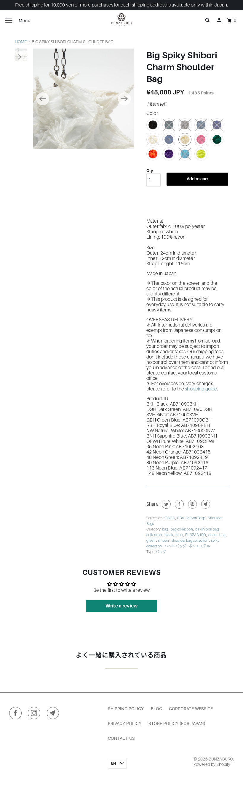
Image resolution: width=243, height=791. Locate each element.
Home (21, 41)
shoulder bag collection (190, 540)
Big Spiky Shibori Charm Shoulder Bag (182, 67)
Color (152, 113)
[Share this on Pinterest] (192, 504)
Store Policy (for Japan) (176, 723)
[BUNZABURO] (121, 20)
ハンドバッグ (175, 546)
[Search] (207, 20)
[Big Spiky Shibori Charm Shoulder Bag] (83, 99)
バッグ (161, 552)
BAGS (170, 518)
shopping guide (201, 389)
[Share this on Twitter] (165, 504)
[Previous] (42, 98)
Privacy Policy (124, 723)
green (151, 540)
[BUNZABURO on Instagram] (35, 714)
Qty (149, 170)
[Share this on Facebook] (178, 504)
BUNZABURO (196, 535)
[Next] (124, 98)
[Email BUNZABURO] (54, 714)
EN (114, 763)
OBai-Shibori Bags (191, 518)
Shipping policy (126, 708)
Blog (156, 708)
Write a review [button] (121, 606)
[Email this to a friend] (205, 504)
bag (165, 529)
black (169, 535)
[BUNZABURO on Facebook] (16, 714)
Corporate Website (191, 708)
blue (179, 535)
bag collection (182, 529)
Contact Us (121, 738)
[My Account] (219, 20)
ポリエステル (199, 546)
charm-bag (217, 535)
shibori (164, 540)
